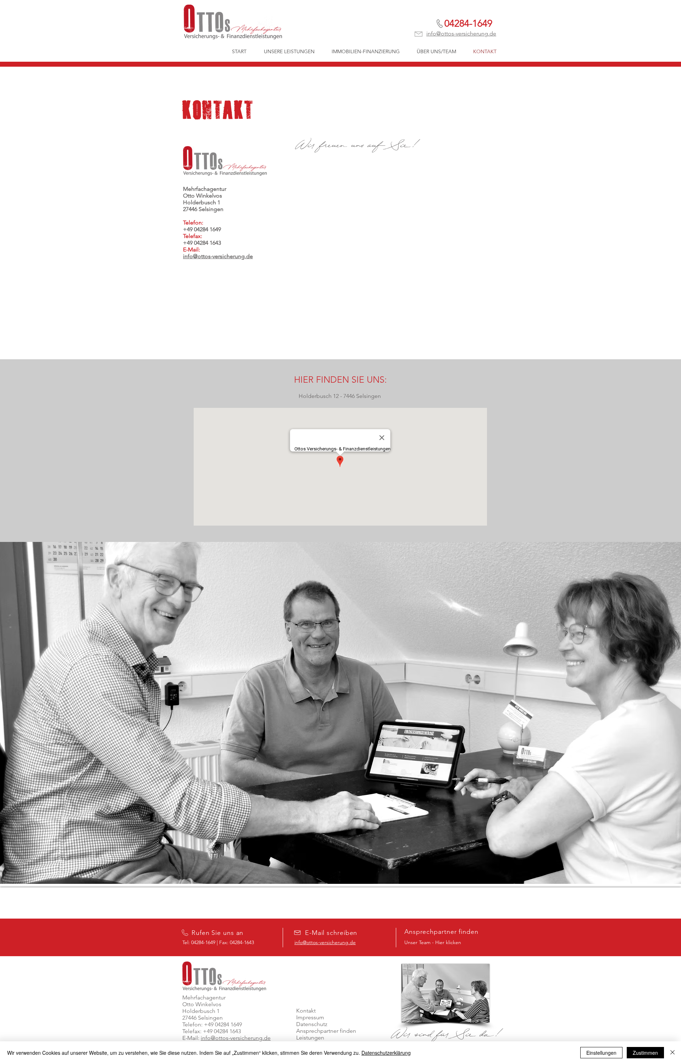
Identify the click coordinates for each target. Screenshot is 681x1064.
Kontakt (306, 1010)
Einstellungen (601, 1052)
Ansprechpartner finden (326, 1030)
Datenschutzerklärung (386, 1052)
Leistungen (310, 1037)
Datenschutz (311, 1024)
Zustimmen (645, 1052)
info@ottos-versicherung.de (461, 33)
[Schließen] (672, 1052)
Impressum (310, 1017)
